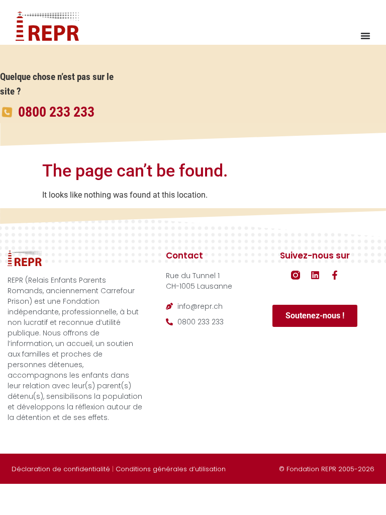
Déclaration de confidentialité (61, 469)
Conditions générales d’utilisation (171, 469)
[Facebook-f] (334, 275)
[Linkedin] (315, 275)
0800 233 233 (56, 112)
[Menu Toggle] (365, 36)
